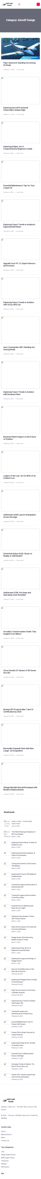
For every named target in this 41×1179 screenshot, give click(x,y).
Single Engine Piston (8, 1155)
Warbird (4, 1164)
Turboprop (5, 1161)
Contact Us (5, 1141)
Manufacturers (6, 1134)
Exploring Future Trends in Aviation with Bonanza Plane (18, 393)
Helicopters (5, 1167)
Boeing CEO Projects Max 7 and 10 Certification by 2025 (18, 710)
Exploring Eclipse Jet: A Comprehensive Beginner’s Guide (17, 148)
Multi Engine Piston (8, 1158)
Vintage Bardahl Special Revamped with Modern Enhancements (20, 788)
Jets (2, 1152)
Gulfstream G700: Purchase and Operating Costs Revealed (17, 594)
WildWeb (4, 1118)
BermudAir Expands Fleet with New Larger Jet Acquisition (18, 749)
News (3, 1137)
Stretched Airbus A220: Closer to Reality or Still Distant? (17, 555)
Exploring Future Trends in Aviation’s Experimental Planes (19, 225)
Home (3, 1131)
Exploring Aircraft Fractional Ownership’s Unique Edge (15, 109)
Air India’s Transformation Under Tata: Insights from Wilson (19, 633)
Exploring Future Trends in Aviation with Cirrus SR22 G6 (18, 303)
